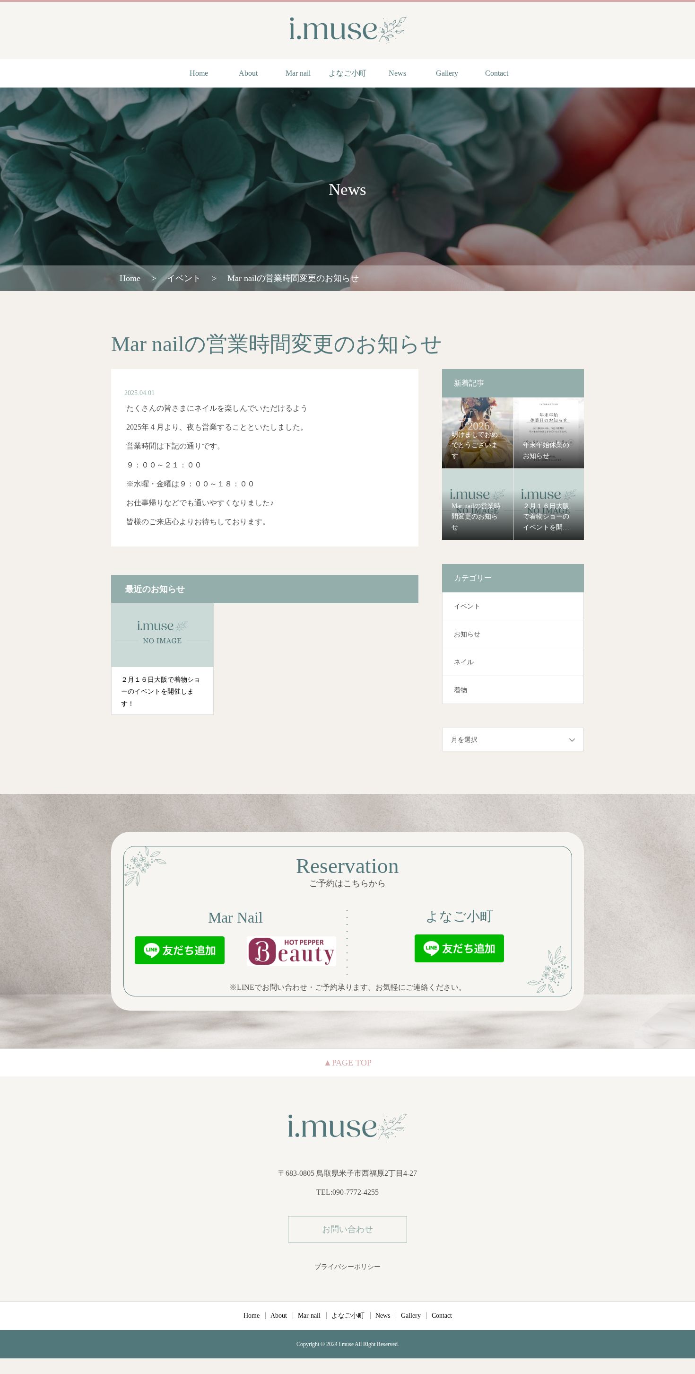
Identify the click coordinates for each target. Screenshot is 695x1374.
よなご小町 (347, 73)
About (248, 73)
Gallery (447, 73)
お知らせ (467, 634)
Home (199, 73)
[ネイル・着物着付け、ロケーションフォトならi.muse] (347, 30)
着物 (460, 690)
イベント (467, 606)
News (397, 73)
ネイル (464, 662)
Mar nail (298, 73)
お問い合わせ (347, 1229)
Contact (496, 73)
